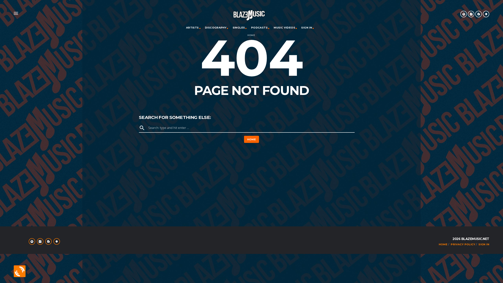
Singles (239, 27)
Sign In (306, 27)
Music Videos (284, 27)
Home (251, 35)
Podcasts (259, 27)
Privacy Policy (463, 244)
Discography (215, 27)
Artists (192, 27)
